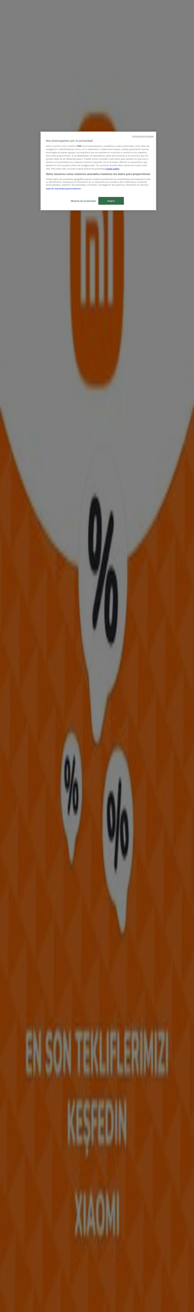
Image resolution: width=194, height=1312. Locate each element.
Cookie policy (112, 168)
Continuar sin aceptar (143, 136)
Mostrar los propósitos (83, 200)
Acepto (111, 200)
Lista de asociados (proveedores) (63, 188)
